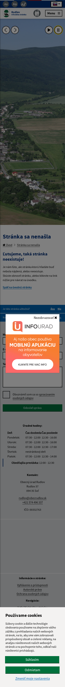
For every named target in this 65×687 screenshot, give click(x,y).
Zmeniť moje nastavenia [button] (32, 678)
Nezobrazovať (44, 317)
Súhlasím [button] (32, 659)
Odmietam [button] (32, 670)
